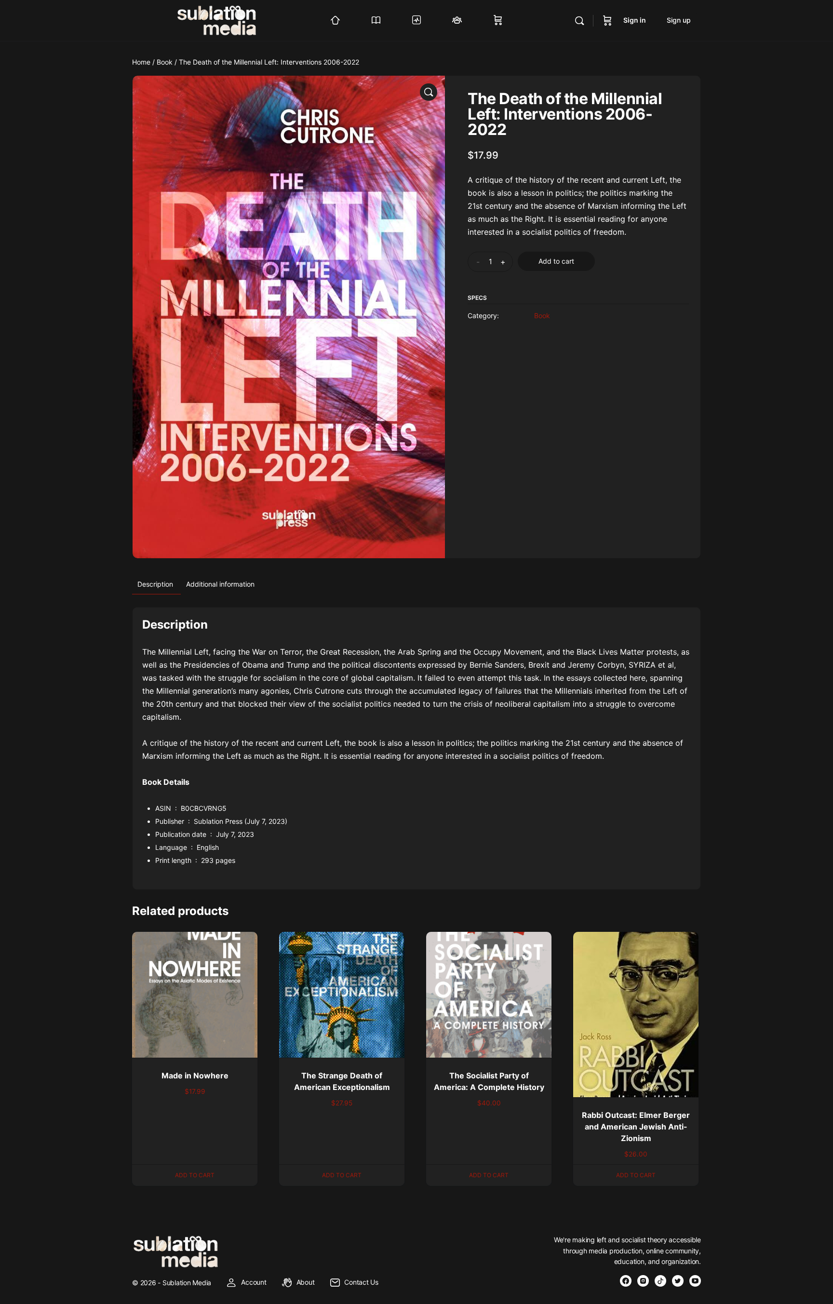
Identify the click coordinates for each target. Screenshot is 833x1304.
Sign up (679, 20)
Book (165, 62)
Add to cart (556, 261)
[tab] (155, 584)
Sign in (634, 20)
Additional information (220, 584)
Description (155, 584)
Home (141, 62)
